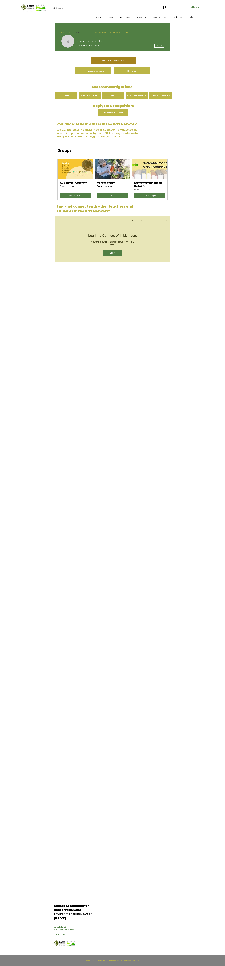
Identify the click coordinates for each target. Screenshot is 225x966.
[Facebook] (164, 7)
